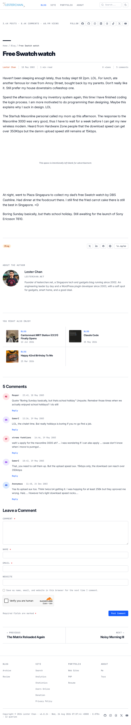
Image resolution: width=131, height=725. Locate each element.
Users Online (42, 689)
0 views (106, 67)
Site (53, 5)
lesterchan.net (34, 276)
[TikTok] (113, 23)
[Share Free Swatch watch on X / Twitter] (89, 246)
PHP (70, 676)
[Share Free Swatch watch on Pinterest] (110, 246)
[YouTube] (125, 23)
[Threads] (107, 23)
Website (7, 576)
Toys (103, 676)
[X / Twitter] (119, 23)
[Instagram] (95, 23)
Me (102, 670)
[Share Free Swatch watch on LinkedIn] (96, 246)
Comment (9, 518)
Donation (40, 695)
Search (39, 670)
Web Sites (73, 670)
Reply (15, 410)
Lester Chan (9, 67)
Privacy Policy (43, 701)
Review (6, 676)
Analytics (40, 676)
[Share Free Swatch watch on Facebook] (103, 246)
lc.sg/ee (121, 246)
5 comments (122, 67)
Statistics (41, 682)
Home (5, 45)
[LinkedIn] (101, 23)
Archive (7, 670)
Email (7, 563)
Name (7, 549)
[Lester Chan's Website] (14, 4)
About (80, 5)
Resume (71, 682)
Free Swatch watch (29, 53)
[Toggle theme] (125, 4)
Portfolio (66, 5)
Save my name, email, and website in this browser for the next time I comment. (52, 590)
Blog (43, 5)
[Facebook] (82, 23)
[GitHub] (88, 23)
